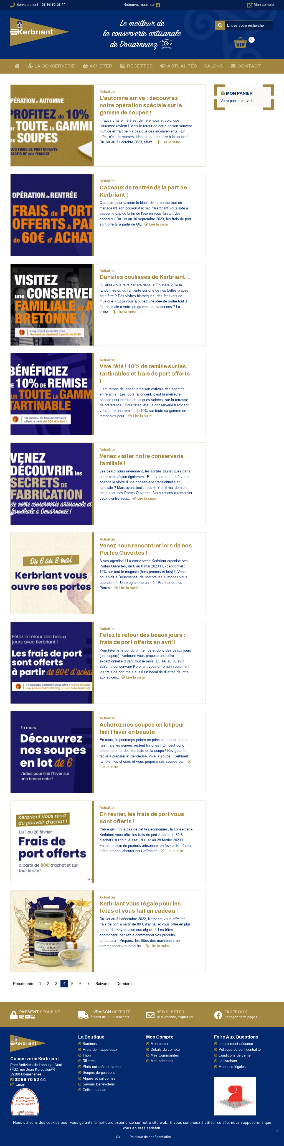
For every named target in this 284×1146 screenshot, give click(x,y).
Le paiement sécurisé (236, 1044)
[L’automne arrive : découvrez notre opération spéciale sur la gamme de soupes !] (51, 125)
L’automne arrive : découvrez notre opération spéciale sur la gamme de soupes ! (141, 105)
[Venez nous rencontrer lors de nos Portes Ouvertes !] (51, 573)
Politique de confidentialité (240, 1049)
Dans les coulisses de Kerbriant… (145, 277)
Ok (118, 1137)
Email (20, 1084)
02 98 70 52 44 (53, 4)
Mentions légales (232, 1067)
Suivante (103, 983)
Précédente (23, 983)
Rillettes (89, 1061)
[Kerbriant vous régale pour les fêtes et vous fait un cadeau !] (51, 931)
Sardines (90, 1044)
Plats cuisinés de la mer (102, 1067)
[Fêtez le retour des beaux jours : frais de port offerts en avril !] (51, 662)
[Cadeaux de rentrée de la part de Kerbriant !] (51, 215)
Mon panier (159, 1044)
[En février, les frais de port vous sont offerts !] (51, 841)
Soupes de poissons (99, 1072)
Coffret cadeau (94, 1090)
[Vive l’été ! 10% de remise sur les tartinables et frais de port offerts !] (51, 394)
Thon (87, 1055)
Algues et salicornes (99, 1078)
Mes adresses (162, 1061)
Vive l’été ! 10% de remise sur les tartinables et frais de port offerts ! (145, 373)
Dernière (124, 983)
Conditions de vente (234, 1055)
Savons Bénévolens (99, 1084)
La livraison (228, 1061)
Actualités (108, 91)
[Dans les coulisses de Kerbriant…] (51, 304)
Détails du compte (165, 1049)
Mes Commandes (165, 1055)
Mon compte (264, 4)
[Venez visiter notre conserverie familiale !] (51, 483)
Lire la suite (170, 142)
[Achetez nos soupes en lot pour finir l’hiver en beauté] (51, 752)
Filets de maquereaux (100, 1049)
